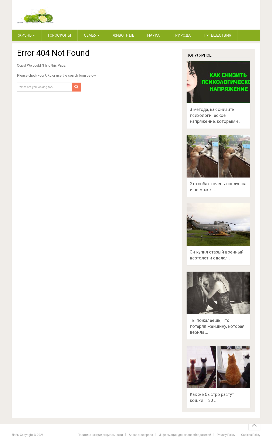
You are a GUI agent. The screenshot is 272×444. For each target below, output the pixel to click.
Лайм (15, 435)
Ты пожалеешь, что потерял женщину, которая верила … (217, 326)
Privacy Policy (226, 435)
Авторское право (141, 435)
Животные (123, 35)
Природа (182, 35)
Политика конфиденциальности (100, 435)
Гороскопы (59, 35)
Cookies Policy (250, 435)
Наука (153, 35)
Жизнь (25, 35)
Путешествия (217, 35)
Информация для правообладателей (185, 435)
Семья (90, 35)
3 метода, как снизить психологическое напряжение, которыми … (215, 115)
